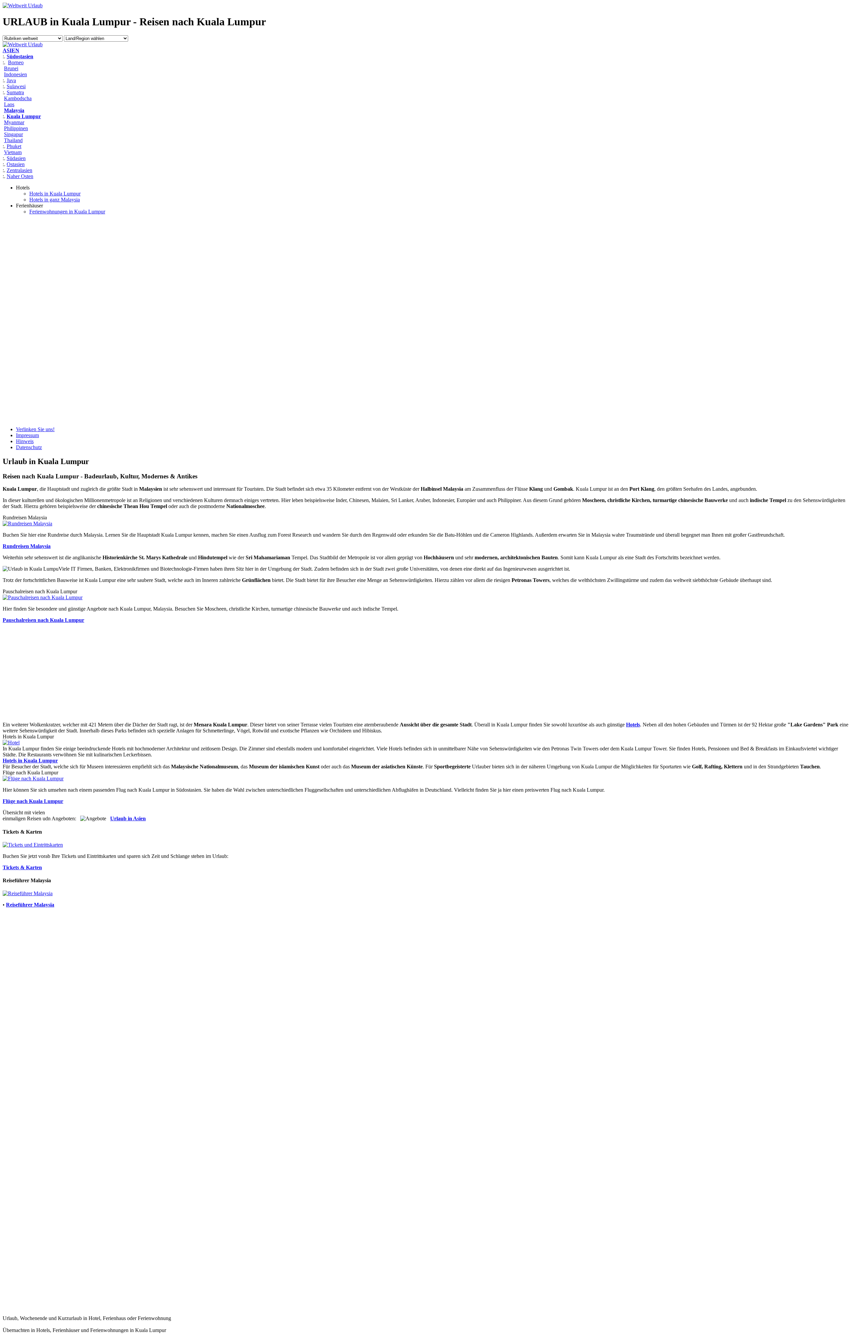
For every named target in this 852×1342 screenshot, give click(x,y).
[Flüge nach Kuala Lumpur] (33, 778)
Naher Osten (20, 176)
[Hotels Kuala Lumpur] (11, 742)
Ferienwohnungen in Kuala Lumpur (67, 211)
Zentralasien (19, 170)
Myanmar (14, 122)
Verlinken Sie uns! (35, 429)
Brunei (11, 68)
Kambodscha (18, 98)
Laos (9, 104)
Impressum (27, 435)
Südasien (16, 158)
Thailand (13, 140)
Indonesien (15, 74)
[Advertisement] (29, 320)
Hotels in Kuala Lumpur (55, 193)
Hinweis (25, 441)
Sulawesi (16, 86)
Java (11, 80)
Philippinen (16, 128)
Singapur (13, 134)
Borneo (16, 62)
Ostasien (16, 164)
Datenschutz (29, 447)
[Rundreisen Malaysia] (27, 523)
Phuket (14, 146)
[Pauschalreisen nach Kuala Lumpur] (43, 597)
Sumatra (15, 92)
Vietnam (13, 152)
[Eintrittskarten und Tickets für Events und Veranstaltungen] (33, 845)
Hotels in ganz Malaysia (54, 199)
